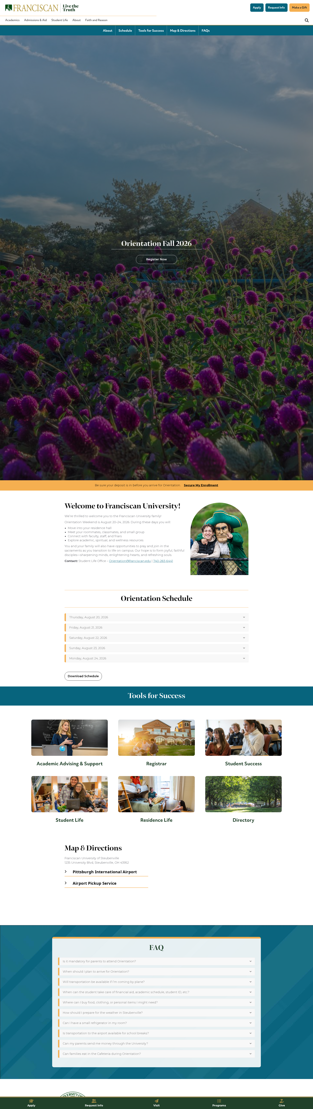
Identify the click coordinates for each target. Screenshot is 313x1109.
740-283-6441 (163, 561)
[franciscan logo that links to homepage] (40, 8)
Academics (12, 20)
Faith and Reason (96, 20)
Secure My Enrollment (201, 485)
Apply (257, 7)
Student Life (59, 20)
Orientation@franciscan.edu (130, 561)
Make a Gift (299, 7)
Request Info (276, 7)
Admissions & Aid (35, 20)
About (76, 20)
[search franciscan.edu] (307, 20)
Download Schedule (83, 676)
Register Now (156, 259)
